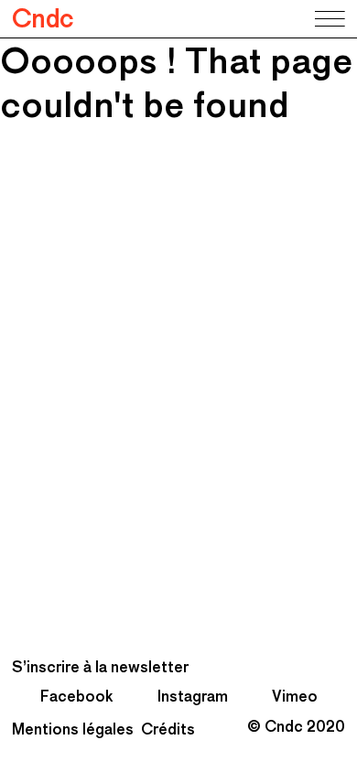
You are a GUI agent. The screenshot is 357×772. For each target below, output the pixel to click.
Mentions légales (73, 729)
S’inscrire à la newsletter (100, 667)
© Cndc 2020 (296, 726)
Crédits (168, 729)
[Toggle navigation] (328, 19)
